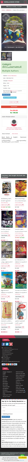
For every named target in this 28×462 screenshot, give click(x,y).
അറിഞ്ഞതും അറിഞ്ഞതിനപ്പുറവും (10, 198)
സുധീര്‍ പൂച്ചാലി (18, 323)
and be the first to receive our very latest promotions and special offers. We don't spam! (13, 403)
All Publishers (5, 388)
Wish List (5, 380)
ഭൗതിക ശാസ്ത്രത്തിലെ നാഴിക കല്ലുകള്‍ (12, 229)
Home (3, 10)
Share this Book (6, 94)
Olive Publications (4, 202)
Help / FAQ (18, 387)
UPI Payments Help (20, 392)
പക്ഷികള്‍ (3, 260)
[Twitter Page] (7, 345)
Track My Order (6, 386)
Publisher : (10, 75)
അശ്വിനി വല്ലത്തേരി (5, 200)
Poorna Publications (19, 202)
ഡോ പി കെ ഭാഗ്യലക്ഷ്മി (7, 323)
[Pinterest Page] (11, 345)
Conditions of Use (20, 380)
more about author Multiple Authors (14, 129)
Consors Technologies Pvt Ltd (7, 454)
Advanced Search (19, 372)
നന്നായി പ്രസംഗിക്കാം (21, 290)
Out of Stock (4, 235)
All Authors (5, 390)
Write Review (15, 133)
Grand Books (17, 263)
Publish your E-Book (7, 395)
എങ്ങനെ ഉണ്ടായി (20, 321)
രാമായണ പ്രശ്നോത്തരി (7, 321)
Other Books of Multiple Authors (14, 128)
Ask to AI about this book (9, 97)
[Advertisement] (14, 157)
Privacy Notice (19, 378)
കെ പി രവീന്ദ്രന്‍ (5, 231)
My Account (5, 376)
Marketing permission (8, 414)
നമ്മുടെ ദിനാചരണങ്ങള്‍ (11, 66)
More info (22, 460)
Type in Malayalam (20, 390)
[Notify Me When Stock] (9, 236)
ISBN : (8, 78)
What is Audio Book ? (20, 375)
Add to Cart (12, 102)
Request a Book (19, 385)
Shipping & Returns (20, 377)
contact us (4, 432)
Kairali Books (3, 325)
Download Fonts (19, 388)
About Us (18, 382)
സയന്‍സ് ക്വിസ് (19, 229)
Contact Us (18, 383)
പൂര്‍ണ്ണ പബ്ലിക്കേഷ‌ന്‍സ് (6, 262)
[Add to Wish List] (17, 102)
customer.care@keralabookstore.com (11, 361)
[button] (14, 7)
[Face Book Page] (3, 345)
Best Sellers (5, 385)
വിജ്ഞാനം (8, 10)
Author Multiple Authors (8, 116)
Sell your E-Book (6, 396)
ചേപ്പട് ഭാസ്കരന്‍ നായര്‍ (21, 231)
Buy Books (5, 381)
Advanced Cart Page (20, 373)
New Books (5, 383)
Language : (8, 80)
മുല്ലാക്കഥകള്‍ (4, 290)
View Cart (5, 378)
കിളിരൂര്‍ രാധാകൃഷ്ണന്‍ (21, 262)
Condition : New (6, 88)
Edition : (6, 83)
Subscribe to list (5, 416)
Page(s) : (6, 85)
